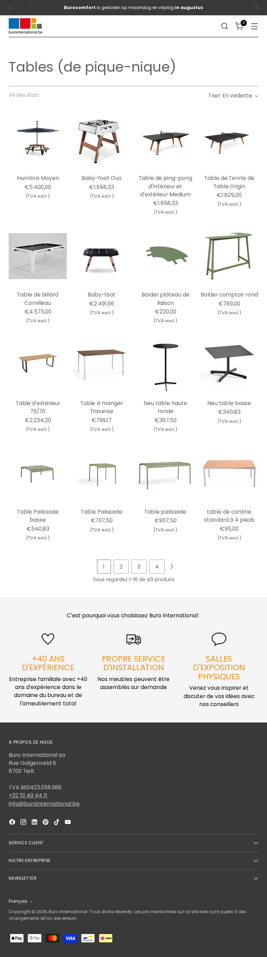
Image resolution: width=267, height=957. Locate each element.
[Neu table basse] (229, 365)
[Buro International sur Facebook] (13, 823)
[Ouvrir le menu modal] (255, 26)
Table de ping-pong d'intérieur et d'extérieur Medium (165, 186)
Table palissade (165, 511)
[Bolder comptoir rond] (229, 256)
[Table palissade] (166, 473)
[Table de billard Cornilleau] (38, 256)
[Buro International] (26, 26)
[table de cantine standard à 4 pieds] (229, 473)
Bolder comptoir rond (229, 294)
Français (18, 901)
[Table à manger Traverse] (102, 365)
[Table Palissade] (102, 473)
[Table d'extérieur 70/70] (38, 365)
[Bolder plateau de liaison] (166, 256)
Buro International (68, 912)
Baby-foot (101, 294)
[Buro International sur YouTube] (68, 823)
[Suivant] (256, 7)
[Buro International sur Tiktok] (57, 823)
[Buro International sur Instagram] (24, 823)
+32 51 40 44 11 (28, 795)
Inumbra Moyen (38, 178)
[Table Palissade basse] (38, 473)
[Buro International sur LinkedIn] (35, 823)
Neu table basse (229, 403)
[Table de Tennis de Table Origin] (229, 140)
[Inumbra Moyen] (38, 140)
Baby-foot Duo (102, 178)
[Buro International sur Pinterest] (46, 823)
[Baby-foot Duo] (102, 140)
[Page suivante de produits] (172, 567)
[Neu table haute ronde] (166, 365)
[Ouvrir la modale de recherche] (225, 26)
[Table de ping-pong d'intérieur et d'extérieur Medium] (166, 140)
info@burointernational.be (44, 803)
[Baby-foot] (102, 256)
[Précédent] (10, 7)
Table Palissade (101, 511)
